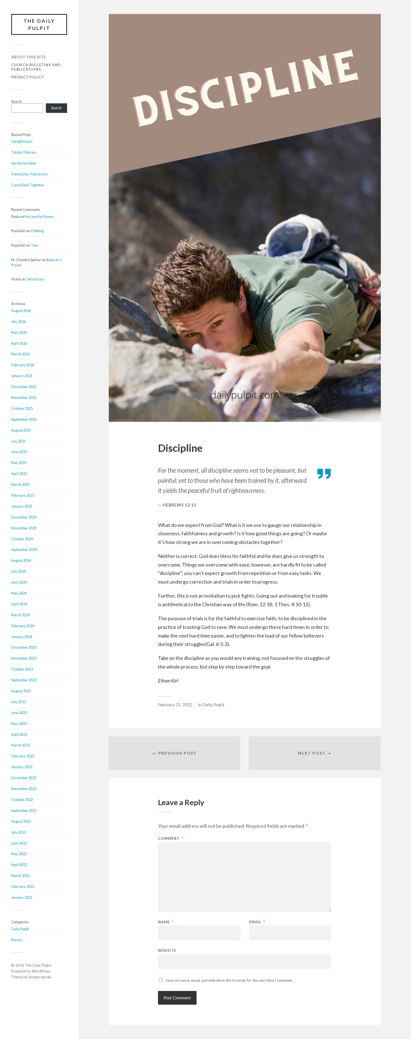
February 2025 (22, 495)
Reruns (16, 940)
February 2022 (22, 886)
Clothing (37, 231)
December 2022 (23, 778)
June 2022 (19, 843)
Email (257, 922)
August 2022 (21, 821)
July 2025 (18, 441)
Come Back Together (27, 185)
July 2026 (18, 321)
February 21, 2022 (175, 704)
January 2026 (21, 376)
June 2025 (19, 452)
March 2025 (20, 484)
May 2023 (19, 723)
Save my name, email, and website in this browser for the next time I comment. (229, 980)
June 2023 (19, 712)
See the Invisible (23, 163)
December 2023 (23, 647)
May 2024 (19, 593)
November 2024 (23, 528)
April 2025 (19, 473)
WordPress (41, 971)
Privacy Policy (27, 77)
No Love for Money (39, 216)
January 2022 (21, 897)
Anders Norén (40, 977)
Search (16, 101)
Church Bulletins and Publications (36, 67)
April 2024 (19, 604)
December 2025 (23, 386)
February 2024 (22, 626)
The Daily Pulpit (39, 24)
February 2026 (22, 365)
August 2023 (21, 691)
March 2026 (20, 354)
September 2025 (24, 419)
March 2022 (20, 875)
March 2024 (20, 615)
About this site (28, 57)
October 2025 (22, 408)
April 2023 (19, 734)
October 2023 (22, 669)
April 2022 (19, 864)
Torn (34, 245)
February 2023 (22, 756)
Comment (170, 838)
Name (165, 922)
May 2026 (19, 332)
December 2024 (23, 517)
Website (167, 950)
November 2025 (23, 397)
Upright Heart (21, 141)
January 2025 (21, 506)
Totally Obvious (23, 152)
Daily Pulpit (20, 929)
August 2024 (21, 560)
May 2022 (19, 854)
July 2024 (18, 571)
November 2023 (23, 658)
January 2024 (21, 636)
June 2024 (19, 582)
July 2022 (18, 832)
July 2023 (18, 702)
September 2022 (24, 810)
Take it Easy (35, 279)
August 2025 (21, 430)
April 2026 (19, 343)
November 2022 (23, 788)
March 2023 (20, 745)
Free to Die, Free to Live (29, 174)
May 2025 (19, 462)
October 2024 (22, 539)
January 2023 (21, 767)
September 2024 (24, 549)
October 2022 (22, 799)
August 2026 (21, 310)
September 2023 (24, 680)
